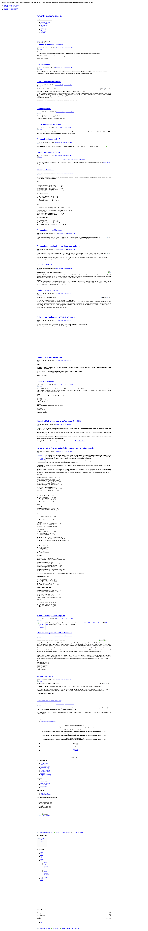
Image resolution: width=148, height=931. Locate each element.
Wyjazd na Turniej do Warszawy (50, 357)
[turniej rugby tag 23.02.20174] (42, 845)
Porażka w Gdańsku (45, 265)
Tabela (96, 622)
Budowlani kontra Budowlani (49, 82)
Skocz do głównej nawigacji (10, 6)
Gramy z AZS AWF (45, 676)
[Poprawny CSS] (55, 928)
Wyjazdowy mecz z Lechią (47, 290)
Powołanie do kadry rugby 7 (48, 139)
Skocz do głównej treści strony (11, 5)
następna (75, 749)
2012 (42, 41)
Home (38, 41)
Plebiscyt (100, 622)
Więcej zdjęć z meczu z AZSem (49, 152)
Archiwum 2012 (60, 47)
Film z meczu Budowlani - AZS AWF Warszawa (56, 317)
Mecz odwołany (43, 64)
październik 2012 (69, 47)
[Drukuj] (39, 49)
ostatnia (76, 750)
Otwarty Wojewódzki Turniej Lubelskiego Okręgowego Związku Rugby (65, 448)
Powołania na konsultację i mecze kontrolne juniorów (58, 246)
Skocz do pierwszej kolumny (11, 8)
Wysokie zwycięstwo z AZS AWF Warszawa (54, 633)
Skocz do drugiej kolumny (10, 9)
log (41, 922)
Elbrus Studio (106, 162)
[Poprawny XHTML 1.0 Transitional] (69, 928)
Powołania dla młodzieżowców (49, 124)
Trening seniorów (44, 109)
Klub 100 (91, 622)
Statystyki (86, 622)
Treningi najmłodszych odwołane (50, 44)
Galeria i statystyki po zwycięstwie (51, 616)
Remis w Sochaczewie (45, 382)
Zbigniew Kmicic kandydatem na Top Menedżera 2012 (59, 421)
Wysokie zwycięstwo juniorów (48, 721)
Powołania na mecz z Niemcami (49, 230)
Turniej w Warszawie (45, 170)
